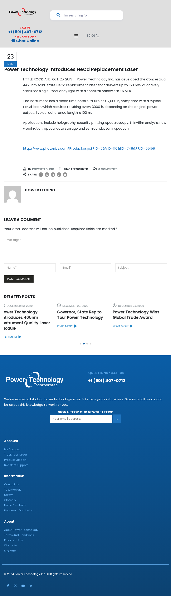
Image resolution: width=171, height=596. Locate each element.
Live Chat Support (16, 454)
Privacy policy (13, 529)
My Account (12, 439)
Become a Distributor (18, 500)
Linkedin (31, 575)
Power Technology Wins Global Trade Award (83, 314)
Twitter (47, 174)
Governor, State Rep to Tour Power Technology (27, 314)
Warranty (10, 535)
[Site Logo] (22, 12)
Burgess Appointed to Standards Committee (137, 314)
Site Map (10, 540)
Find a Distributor (15, 494)
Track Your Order (15, 444)
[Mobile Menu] (74, 35)
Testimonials (12, 479)
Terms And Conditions (19, 524)
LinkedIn (53, 174)
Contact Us (11, 474)
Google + (59, 174)
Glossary (10, 489)
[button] (80, 333)
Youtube (23, 575)
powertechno (43, 169)
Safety (8, 484)
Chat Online (27, 40)
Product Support (15, 449)
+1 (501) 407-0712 (25, 31)
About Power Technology (21, 519)
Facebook (41, 174)
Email (65, 174)
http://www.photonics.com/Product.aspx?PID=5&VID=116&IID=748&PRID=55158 (89, 148)
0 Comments (108, 169)
